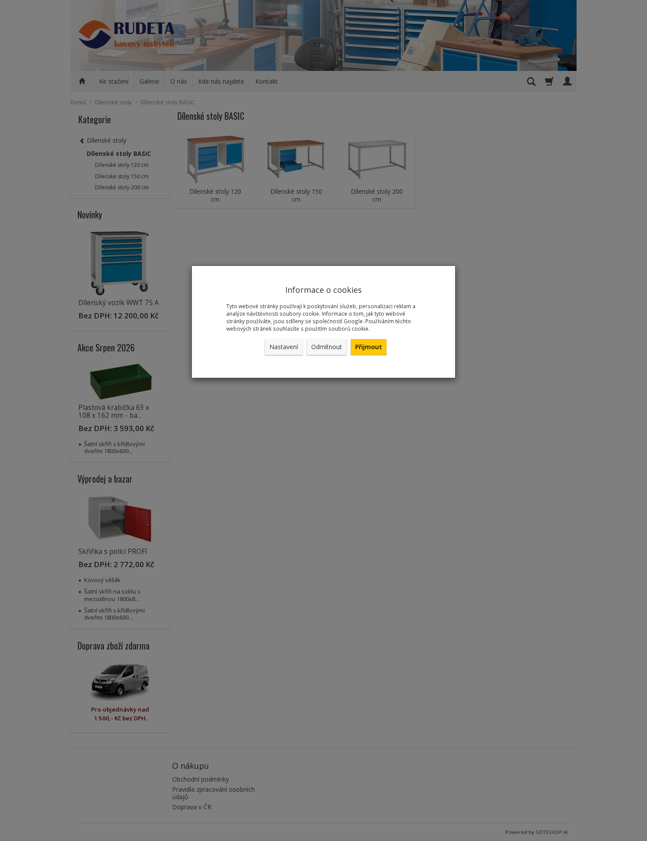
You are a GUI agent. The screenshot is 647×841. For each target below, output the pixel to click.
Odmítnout (326, 347)
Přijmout (368, 347)
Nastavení (283, 347)
